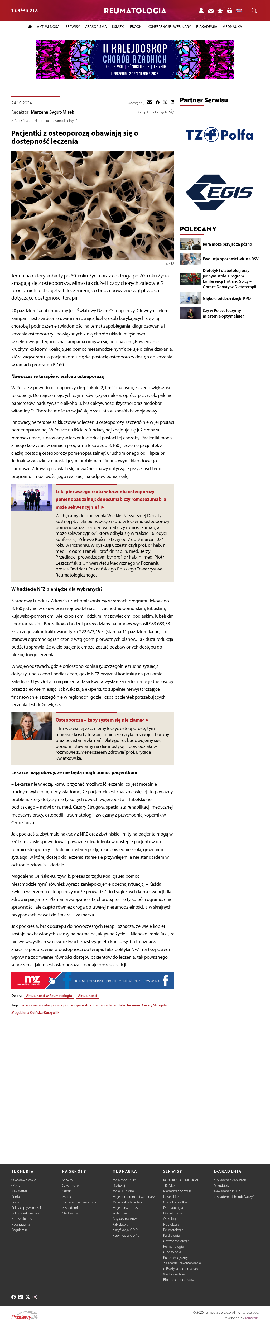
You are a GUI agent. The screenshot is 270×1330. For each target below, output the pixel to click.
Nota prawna (20, 1224)
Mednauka (70, 1213)
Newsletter (19, 1191)
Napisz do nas (21, 1219)
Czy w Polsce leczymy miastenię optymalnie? (223, 313)
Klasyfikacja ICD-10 (126, 1235)
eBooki (136, 26)
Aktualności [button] (48, 26)
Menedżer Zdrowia (177, 1191)
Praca (15, 1202)
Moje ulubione (123, 1191)
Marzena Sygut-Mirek (52, 112)
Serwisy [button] (73, 26)
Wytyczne (120, 1213)
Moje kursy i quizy (125, 1208)
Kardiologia (171, 1235)
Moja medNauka (124, 1180)
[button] (251, 11)
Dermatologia (173, 1208)
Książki (118, 26)
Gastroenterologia (176, 1241)
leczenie (133, 1005)
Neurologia (171, 1224)
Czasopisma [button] (96, 26)
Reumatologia (173, 1230)
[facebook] (158, 103)
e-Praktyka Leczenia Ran (180, 1268)
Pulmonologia (173, 1246)
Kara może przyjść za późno (227, 244)
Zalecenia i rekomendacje (182, 1263)
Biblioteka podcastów (178, 1280)
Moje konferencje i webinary (134, 1196)
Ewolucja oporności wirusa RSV (231, 258)
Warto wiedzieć (174, 1274)
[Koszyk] (229, 11)
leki (122, 1005)
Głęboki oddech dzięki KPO (227, 298)
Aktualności (87, 995)
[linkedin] (172, 103)
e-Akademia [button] (206, 26)
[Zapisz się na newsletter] (210, 11)
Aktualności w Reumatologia (49, 995)
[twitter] (165, 103)
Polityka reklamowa (25, 1213)
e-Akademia (70, 1208)
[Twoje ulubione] (220, 11)
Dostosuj (119, 1185)
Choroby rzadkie (175, 1202)
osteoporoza (31, 1005)
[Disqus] (93, 1085)
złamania (100, 1005)
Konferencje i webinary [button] (169, 26)
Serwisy (67, 1180)
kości (113, 1005)
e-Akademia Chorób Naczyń (234, 1196)
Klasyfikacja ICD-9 (125, 1230)
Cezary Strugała (154, 1005)
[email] (149, 103)
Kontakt (16, 1196)
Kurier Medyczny (175, 1257)
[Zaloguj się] (201, 11)
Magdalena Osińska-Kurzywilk (35, 1012)
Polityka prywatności (26, 1208)
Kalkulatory (120, 1224)
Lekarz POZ (171, 1196)
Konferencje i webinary (79, 1202)
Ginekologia (172, 1252)
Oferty (15, 1185)
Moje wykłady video (127, 1202)
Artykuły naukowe (125, 1219)
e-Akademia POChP (228, 1191)
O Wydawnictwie (23, 1180)
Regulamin (19, 1230)
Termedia (251, 1318)
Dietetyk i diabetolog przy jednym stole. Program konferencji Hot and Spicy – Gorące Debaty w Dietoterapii (229, 278)
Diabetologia (172, 1213)
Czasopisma (70, 1185)
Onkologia (170, 1219)
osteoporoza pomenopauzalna (66, 1005)
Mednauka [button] (232, 26)
